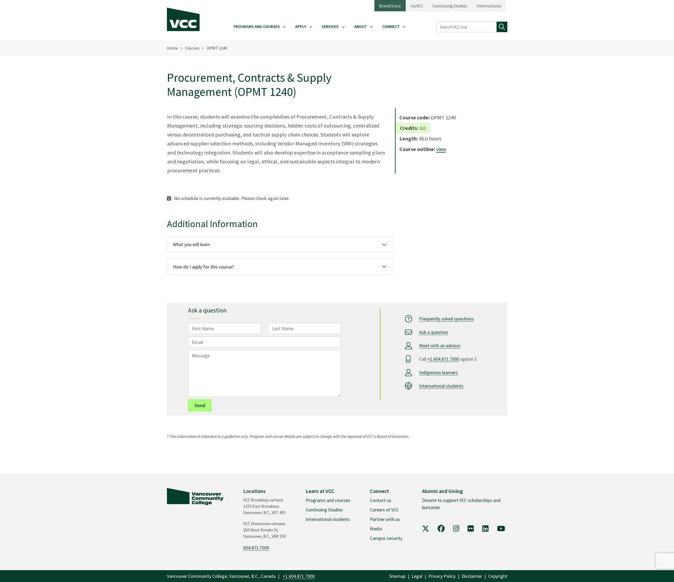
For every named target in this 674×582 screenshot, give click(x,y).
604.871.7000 (256, 548)
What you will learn (191, 244)
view (441, 149)
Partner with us (385, 519)
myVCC (416, 5)
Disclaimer (472, 576)
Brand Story (390, 5)
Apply (300, 26)
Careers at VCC (384, 510)
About (360, 26)
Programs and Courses (257, 26)
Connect (391, 26)
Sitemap (397, 576)
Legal (417, 576)
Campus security (386, 538)
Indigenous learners (438, 372)
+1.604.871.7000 (443, 359)
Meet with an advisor (439, 346)
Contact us (380, 500)
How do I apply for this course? (203, 267)
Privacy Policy (441, 576)
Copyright (497, 576)
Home (172, 48)
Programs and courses (328, 500)
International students (441, 386)
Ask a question (433, 332)
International (489, 5)
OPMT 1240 (216, 48)
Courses (192, 48)
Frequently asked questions (446, 319)
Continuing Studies (450, 5)
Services (330, 26)
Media (376, 529)
